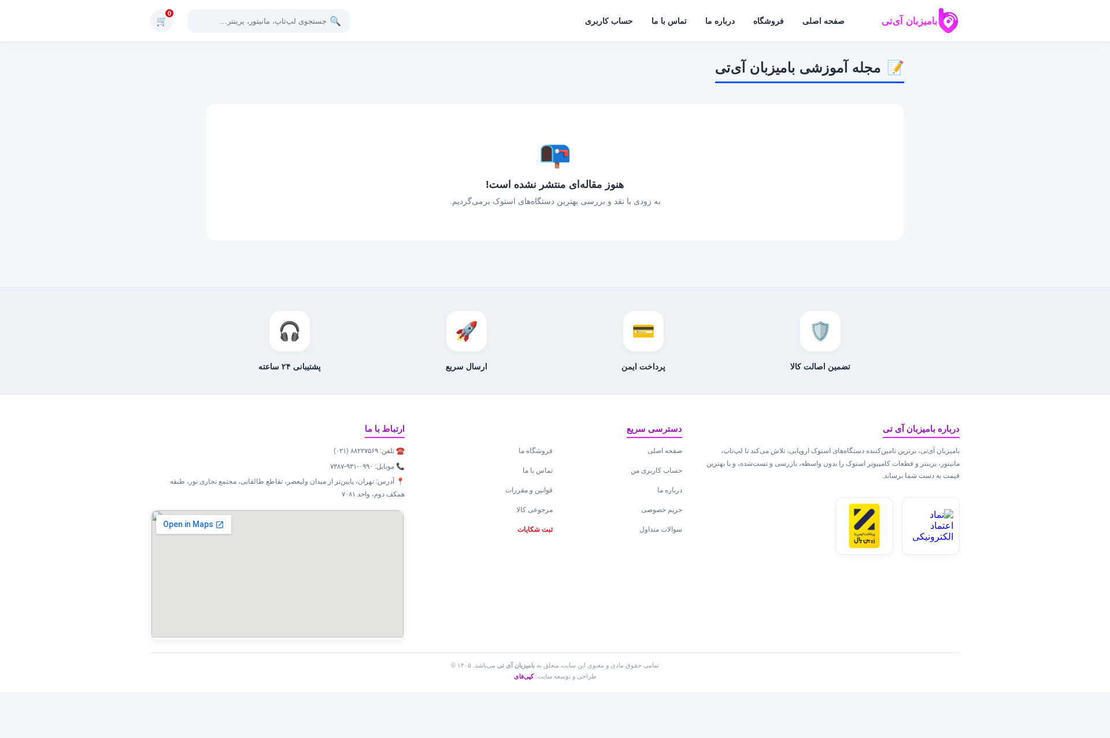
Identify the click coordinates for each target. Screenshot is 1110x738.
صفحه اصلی (823, 20)
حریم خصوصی (661, 510)
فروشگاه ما (536, 451)
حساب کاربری (609, 20)
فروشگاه (768, 20)
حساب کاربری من (656, 470)
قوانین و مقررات (529, 490)
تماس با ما (669, 20)
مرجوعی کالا (534, 510)
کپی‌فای (524, 676)
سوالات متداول (660, 529)
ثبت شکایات (535, 529)
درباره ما (720, 20)
